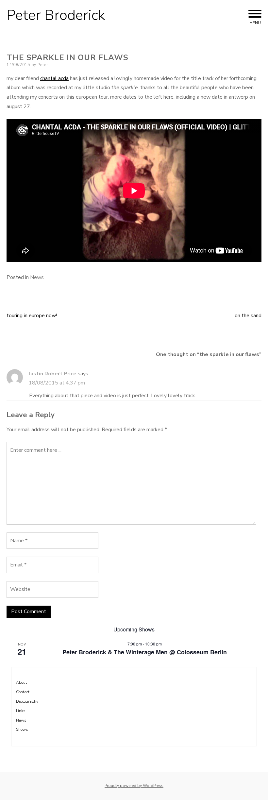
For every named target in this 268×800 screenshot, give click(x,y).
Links (20, 710)
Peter (43, 64)
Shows (22, 729)
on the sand (248, 315)
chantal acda (54, 78)
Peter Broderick (56, 15)
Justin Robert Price (52, 373)
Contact (22, 691)
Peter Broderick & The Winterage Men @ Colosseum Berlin (144, 652)
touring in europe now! (32, 315)
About (21, 682)
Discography (27, 701)
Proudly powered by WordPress (134, 785)
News (37, 277)
